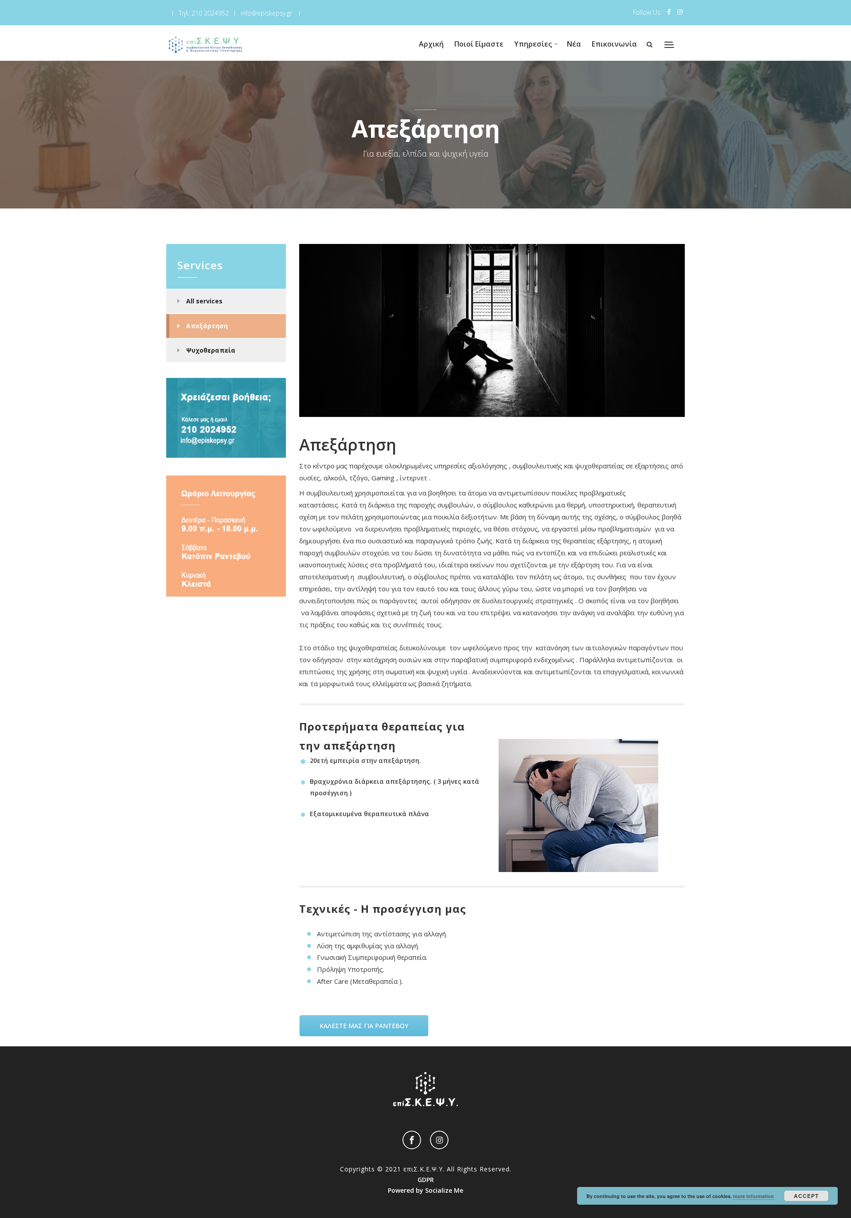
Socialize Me (444, 1190)
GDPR (426, 1179)
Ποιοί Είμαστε (479, 44)
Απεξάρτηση (207, 326)
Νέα (574, 44)
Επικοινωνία (614, 44)
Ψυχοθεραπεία (210, 350)
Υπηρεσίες (533, 44)
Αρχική (431, 44)
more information (753, 1196)
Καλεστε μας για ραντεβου (364, 1026)
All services (204, 301)
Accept (806, 1196)
